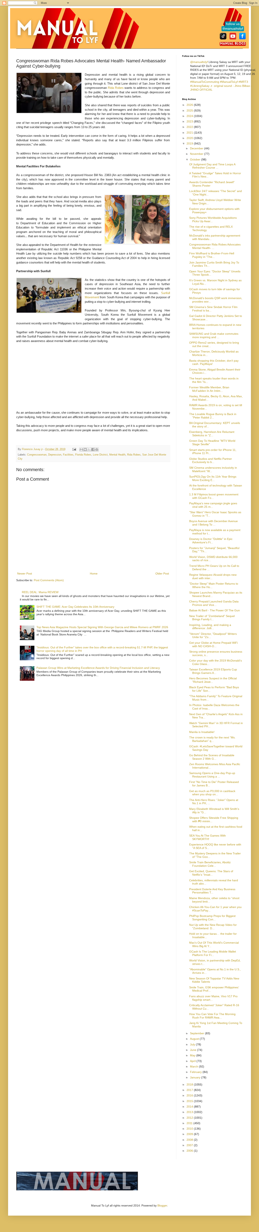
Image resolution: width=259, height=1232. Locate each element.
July (193, 1044)
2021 (190, 132)
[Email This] (81, 449)
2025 (190, 110)
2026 (190, 104)
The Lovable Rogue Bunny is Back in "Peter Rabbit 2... (212, 415)
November (197, 153)
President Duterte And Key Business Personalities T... (212, 891)
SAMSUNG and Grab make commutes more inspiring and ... (213, 335)
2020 (190, 138)
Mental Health (117, 454)
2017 (190, 1090)
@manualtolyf (199, 62)
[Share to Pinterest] (97, 449)
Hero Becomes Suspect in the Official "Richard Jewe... (213, 680)
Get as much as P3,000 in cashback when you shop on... (212, 792)
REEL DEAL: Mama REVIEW (40, 592)
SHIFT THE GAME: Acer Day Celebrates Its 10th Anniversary (75, 606)
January (195, 1077)
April (193, 1061)
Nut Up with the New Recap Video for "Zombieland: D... (213, 926)
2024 (190, 116)
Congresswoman (37, 454)
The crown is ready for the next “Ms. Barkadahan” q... (212, 739)
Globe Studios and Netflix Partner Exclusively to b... (210, 460)
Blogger (162, 1205)
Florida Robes (83, 454)
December (197, 148)
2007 (190, 1145)
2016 (190, 1095)
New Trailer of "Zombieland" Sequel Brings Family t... (212, 617)
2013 (190, 1112)
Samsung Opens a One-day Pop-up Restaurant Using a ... (212, 774)
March (194, 1066)
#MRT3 (243, 81)
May (193, 1055)
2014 (190, 1106)
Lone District (100, 454)
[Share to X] (89, 449)
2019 (190, 143)
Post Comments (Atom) (49, 580)
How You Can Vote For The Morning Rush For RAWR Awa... (212, 1015)
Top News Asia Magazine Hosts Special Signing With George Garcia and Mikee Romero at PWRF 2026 (102, 627)
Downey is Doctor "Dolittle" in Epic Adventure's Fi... (210, 540)
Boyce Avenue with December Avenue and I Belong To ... (213, 522)
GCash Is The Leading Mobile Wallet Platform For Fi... (212, 953)
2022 (190, 127)
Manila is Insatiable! (201, 732)
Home (94, 573)
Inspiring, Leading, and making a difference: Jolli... (210, 626)
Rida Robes (116, 87)
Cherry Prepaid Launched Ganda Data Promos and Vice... (214, 603)
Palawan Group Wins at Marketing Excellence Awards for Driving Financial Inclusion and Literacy (98, 667)
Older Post (162, 573)
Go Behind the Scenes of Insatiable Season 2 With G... (211, 757)
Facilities (68, 454)
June (193, 1049)
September (197, 1033)
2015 (190, 1101)
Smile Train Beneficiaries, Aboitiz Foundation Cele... (210, 864)
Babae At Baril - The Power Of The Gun (214, 610)
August (195, 1038)
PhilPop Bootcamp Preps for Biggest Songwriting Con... (212, 917)
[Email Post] (74, 449)
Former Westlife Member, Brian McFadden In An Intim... (209, 389)
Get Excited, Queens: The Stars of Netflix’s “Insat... (211, 873)
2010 (190, 1128)
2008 (190, 1139)
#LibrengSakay (199, 85)
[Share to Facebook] (93, 449)
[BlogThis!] (85, 449)
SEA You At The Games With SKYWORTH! (207, 837)
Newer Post (24, 573)
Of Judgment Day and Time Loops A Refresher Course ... (212, 166)
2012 (190, 1117)
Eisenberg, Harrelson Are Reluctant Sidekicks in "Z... (211, 433)
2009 (190, 1134)
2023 (190, 121)
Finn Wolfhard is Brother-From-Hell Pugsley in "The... (211, 255)
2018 (190, 1084)
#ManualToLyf (229, 81)
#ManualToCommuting (204, 81)
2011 (190, 1123)
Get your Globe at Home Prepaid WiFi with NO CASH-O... (213, 644)
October (195, 159)
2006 (190, 1150)
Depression (54, 454)
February (196, 1072)
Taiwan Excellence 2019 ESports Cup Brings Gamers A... (213, 671)
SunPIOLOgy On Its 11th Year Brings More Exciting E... (212, 478)
